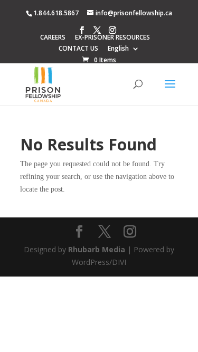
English (118, 49)
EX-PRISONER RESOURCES (112, 38)
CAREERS (52, 38)
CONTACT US (78, 49)
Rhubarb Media (96, 249)
